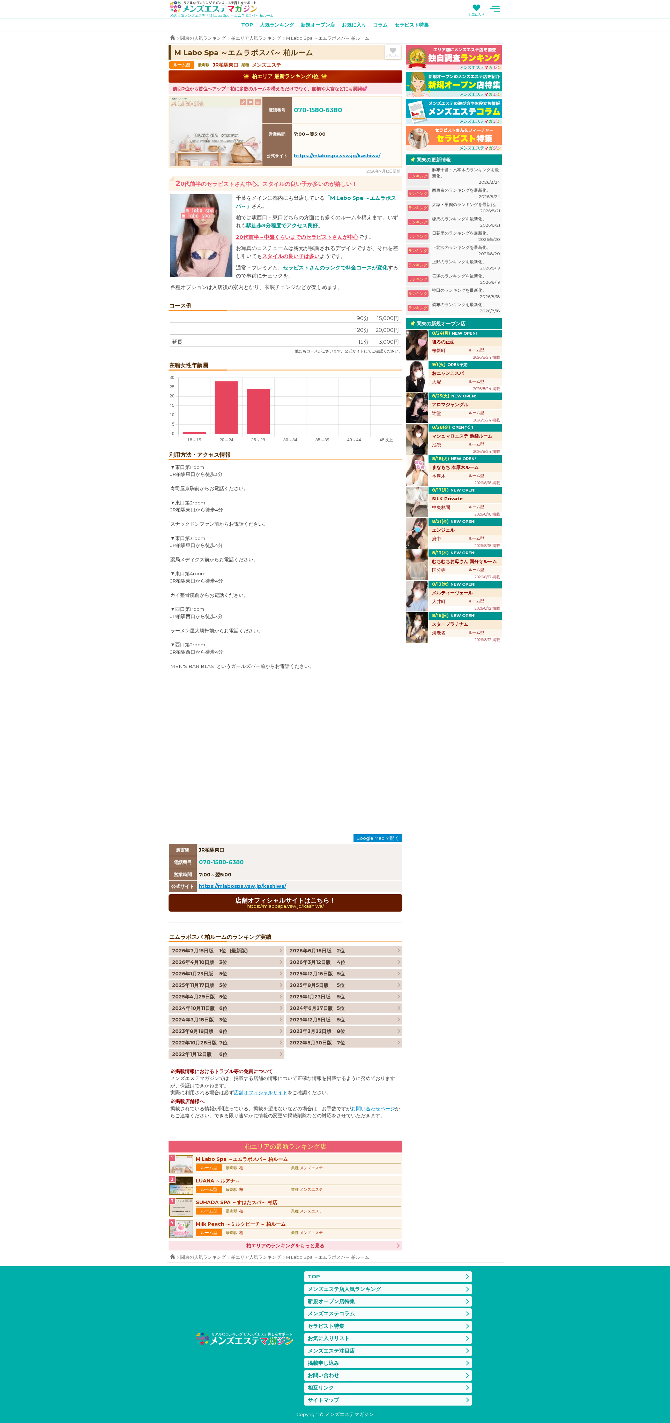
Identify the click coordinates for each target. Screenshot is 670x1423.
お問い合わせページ (373, 1108)
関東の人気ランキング (203, 38)
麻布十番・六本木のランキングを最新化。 (466, 176)
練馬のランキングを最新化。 (466, 222)
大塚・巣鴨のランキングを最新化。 (466, 207)
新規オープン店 (318, 25)
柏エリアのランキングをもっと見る (285, 1245)
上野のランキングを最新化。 (466, 265)
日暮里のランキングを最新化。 (466, 236)
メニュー (495, 8)
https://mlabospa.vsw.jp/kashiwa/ (337, 155)
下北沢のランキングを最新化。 (466, 250)
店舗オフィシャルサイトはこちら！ (285, 903)
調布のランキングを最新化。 (466, 307)
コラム (380, 25)
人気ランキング (277, 25)
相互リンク (321, 1387)
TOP (247, 25)
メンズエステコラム (331, 1313)
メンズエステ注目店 (331, 1350)
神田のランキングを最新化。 (466, 293)
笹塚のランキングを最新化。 (466, 279)
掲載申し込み (323, 1363)
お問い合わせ (323, 1375)
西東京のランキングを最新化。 (466, 193)
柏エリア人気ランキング (256, 38)
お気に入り (476, 14)
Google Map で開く (377, 838)
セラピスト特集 (412, 25)
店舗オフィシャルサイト (261, 1092)
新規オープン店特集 (331, 1301)
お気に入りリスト (329, 1338)
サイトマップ (323, 1400)
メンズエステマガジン (213, 6)
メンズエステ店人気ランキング (344, 1289)
